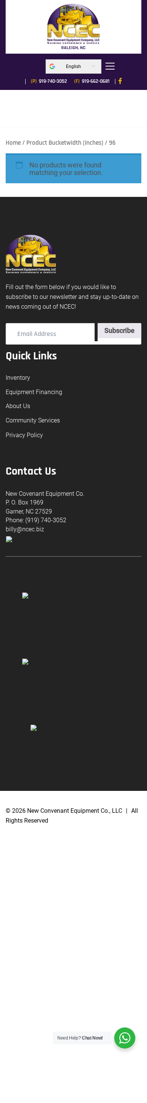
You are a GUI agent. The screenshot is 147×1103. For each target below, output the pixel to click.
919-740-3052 (49, 81)
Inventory (18, 377)
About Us (18, 406)
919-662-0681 (92, 81)
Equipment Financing (34, 392)
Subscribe (119, 330)
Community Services (33, 420)
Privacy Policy (24, 435)
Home (13, 143)
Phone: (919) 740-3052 (36, 520)
